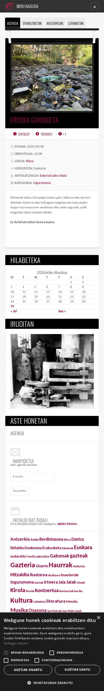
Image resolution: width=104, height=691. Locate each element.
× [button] (98, 618)
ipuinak (39, 583)
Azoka (35, 539)
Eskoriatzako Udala (53, 176)
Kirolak (30, 591)
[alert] (52, 651)
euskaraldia (18, 556)
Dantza (77, 540)
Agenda (12, 23)
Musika (19, 610)
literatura (55, 601)
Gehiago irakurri (16, 643)
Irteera (51, 582)
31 (12, 306)
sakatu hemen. (67, 524)
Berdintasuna (51, 539)
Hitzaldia (19, 575)
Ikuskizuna (54, 575)
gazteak (79, 556)
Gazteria (22, 565)
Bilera (67, 540)
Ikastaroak (55, 23)
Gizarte (42, 566)
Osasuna (38, 610)
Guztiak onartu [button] (28, 670)
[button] (52, 682)
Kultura (21, 600)
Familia (31, 556)
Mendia (71, 601)
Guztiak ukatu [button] (77, 669)
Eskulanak (67, 548)
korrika (78, 591)
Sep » (62, 311)
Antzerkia (20, 539)
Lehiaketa (39, 601)
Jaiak (71, 582)
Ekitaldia (17, 548)
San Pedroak (54, 611)
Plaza (30, 161)
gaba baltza (43, 556)
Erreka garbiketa (34, 120)
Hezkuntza (79, 566)
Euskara (83, 548)
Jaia (62, 582)
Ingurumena (42, 183)
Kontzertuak (66, 591)
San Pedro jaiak (72, 611)
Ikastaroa (38, 575)
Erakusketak (32, 23)
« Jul (14, 311)
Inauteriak (70, 575)
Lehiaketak (76, 23)
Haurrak (60, 565)
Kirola (17, 591)
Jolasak (81, 583)
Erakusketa (51, 548)
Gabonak (59, 556)
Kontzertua (47, 590)
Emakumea (33, 548)
